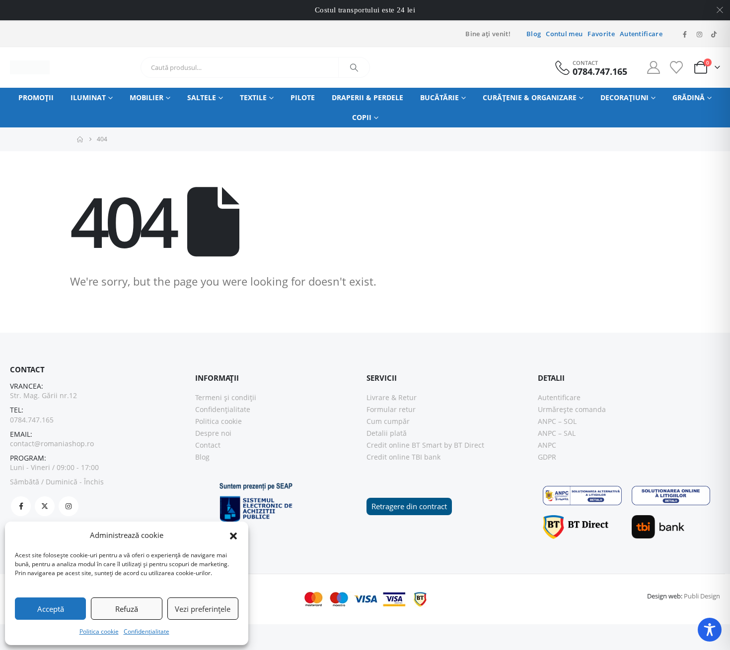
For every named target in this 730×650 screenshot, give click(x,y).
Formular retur (391, 409)
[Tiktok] (713, 34)
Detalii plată (386, 433)
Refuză (126, 609)
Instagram (68, 506)
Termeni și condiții (225, 397)
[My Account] (653, 67)
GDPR (547, 457)
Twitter (45, 506)
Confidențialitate (146, 631)
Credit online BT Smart (404, 445)
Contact (207, 445)
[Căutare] (354, 67)
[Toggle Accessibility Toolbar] (710, 630)
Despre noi (213, 433)
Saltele (201, 97)
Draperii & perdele (367, 97)
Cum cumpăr (388, 421)
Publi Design (702, 595)
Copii (361, 117)
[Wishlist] (676, 67)
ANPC (547, 445)
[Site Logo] (30, 67)
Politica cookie (99, 631)
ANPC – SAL (557, 433)
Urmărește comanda (572, 409)
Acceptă (50, 609)
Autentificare (641, 34)
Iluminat (88, 97)
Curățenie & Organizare (530, 97)
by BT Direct (464, 445)
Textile (253, 97)
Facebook (21, 506)
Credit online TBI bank (403, 457)
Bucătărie (439, 97)
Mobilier (146, 97)
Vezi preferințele (202, 609)
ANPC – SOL (557, 421)
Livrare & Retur (391, 397)
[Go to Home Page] (80, 139)
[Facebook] (684, 34)
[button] (233, 535)
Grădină (688, 97)
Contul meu (564, 34)
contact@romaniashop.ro (52, 443)
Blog (533, 34)
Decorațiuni (624, 97)
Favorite (601, 34)
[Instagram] (699, 34)
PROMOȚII (36, 97)
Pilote (303, 97)
